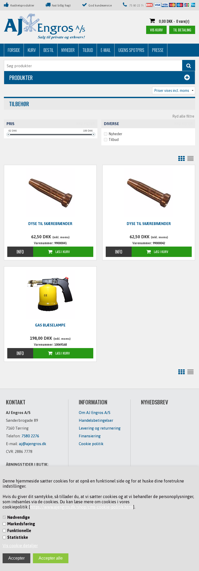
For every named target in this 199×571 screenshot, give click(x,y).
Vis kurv (156, 29)
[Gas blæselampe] (50, 294)
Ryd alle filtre (183, 116)
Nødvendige (18, 517)
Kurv (32, 50)
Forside (14, 50)
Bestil (49, 50)
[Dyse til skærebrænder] (50, 192)
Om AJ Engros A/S (94, 412)
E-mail (106, 50)
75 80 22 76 (136, 5)
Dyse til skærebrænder (50, 224)
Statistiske (17, 537)
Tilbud (87, 50)
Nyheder (68, 50)
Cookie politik (91, 443)
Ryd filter (85, 124)
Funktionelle (19, 530)
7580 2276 (30, 436)
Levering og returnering (99, 428)
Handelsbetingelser (96, 420)
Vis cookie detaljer (20, 545)
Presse (158, 50)
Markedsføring (21, 523)
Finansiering (90, 436)
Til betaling (182, 29)
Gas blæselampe (50, 325)
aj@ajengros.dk (32, 443)
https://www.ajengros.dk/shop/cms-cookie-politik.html (81, 507)
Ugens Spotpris (131, 50)
